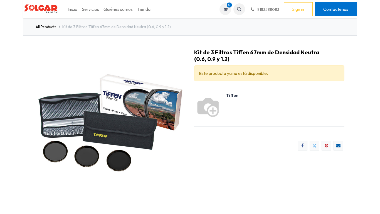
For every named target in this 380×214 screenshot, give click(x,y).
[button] (239, 9)
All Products (46, 26)
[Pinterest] (326, 145)
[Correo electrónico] (338, 145)
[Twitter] (314, 145)
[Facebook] (302, 145)
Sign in (298, 9)
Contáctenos (335, 9)
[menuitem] (72, 9)
